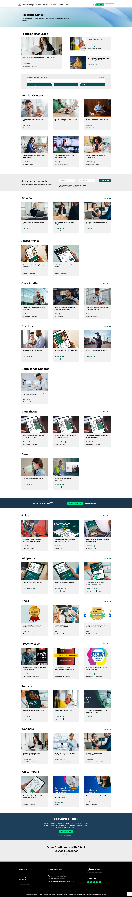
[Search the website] (93, 4)
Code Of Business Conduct (79, 894)
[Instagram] (100, 882)
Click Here (69, 836)
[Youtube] (94, 882)
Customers (99, 1)
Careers (21, 874)
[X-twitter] (91, 882)
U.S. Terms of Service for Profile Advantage (46, 894)
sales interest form (58, 881)
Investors (86, 1)
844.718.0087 (53, 878)
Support (104, 1)
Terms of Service (62, 186)
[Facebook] (88, 882)
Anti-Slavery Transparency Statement (93, 894)
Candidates (92, 1)
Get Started (64, 831)
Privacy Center (110, 1)
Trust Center (22, 879)
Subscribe (103, 180)
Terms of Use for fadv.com (31, 894)
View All (64, 855)
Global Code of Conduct (68, 894)
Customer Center (56, 872)
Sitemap (104, 894)
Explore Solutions (90, 503)
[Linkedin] (97, 882)
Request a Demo (73, 503)
